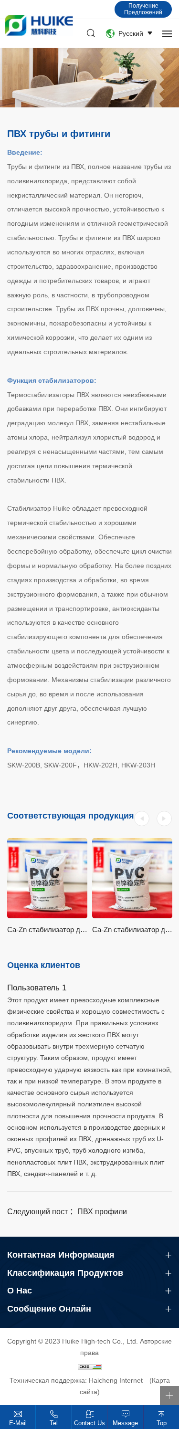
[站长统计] (90, 1366)
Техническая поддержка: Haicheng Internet (76, 1380)
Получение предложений (143, 9)
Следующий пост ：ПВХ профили (67, 1212)
